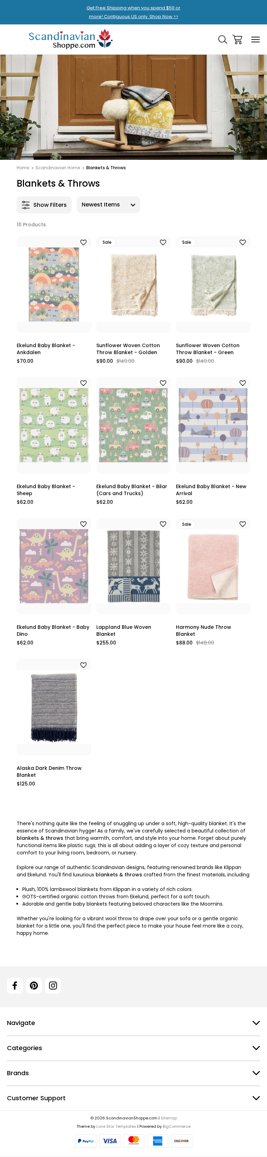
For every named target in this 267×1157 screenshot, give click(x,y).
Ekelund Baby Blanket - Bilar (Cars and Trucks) (131, 490)
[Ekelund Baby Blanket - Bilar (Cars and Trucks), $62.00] (133, 425)
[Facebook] (15, 986)
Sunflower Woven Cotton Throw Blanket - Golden (128, 349)
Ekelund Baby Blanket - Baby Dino (53, 631)
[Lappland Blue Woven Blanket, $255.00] (133, 566)
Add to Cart (53, 324)
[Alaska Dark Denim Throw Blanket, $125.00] (54, 707)
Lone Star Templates (116, 1126)
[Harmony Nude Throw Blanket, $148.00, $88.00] (213, 566)
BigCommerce (177, 1126)
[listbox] (108, 204)
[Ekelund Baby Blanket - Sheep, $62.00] (54, 425)
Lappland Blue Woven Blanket (123, 631)
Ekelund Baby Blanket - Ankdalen (46, 349)
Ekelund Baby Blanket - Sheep (46, 490)
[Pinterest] (34, 986)
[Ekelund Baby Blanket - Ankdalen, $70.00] (54, 284)
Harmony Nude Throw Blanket (203, 631)
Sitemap (169, 1118)
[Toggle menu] (255, 39)
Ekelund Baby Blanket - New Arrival (211, 490)
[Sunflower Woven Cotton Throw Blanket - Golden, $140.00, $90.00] (133, 284)
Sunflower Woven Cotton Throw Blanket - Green (208, 349)
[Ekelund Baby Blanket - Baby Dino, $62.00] (54, 566)
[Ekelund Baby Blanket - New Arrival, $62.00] (213, 425)
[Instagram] (53, 986)
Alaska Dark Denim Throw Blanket (49, 772)
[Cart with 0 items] (237, 39)
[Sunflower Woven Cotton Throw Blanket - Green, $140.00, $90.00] (213, 284)
